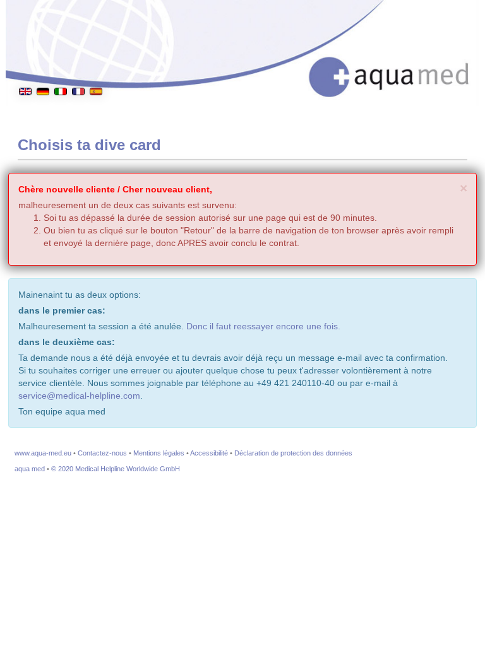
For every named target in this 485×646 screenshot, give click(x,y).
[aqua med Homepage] (391, 69)
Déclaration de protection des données (293, 453)
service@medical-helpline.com (79, 396)
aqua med (30, 469)
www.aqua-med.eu (43, 453)
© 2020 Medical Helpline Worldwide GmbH (115, 469)
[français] (78, 59)
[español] (96, 59)
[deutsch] (43, 59)
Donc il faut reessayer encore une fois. (263, 326)
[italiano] (60, 59)
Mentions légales (158, 453)
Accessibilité (209, 453)
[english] (25, 59)
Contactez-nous (102, 453)
